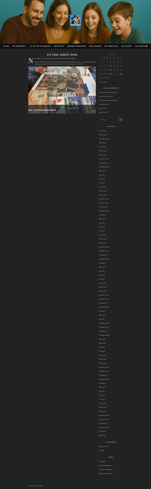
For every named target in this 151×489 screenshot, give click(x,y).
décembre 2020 (104, 323)
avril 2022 (102, 279)
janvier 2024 (103, 195)
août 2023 (102, 215)
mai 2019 (102, 395)
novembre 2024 (104, 159)
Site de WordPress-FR (106, 473)
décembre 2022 (104, 247)
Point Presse (59, 46)
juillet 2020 (102, 343)
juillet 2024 (102, 171)
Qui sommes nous (111, 46)
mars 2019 (102, 403)
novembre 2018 (104, 419)
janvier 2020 (103, 363)
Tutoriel (101, 450)
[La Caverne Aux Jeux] (75, 20)
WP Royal (39, 486)
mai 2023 (102, 227)
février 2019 (103, 407)
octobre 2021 (103, 303)
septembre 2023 (104, 211)
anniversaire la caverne (106, 96)
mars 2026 (102, 131)
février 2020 (103, 359)
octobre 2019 (103, 375)
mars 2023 (102, 235)
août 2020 (102, 339)
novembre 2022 (104, 251)
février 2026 (103, 135)
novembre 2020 (104, 327)
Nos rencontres (18, 46)
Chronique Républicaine (76, 46)
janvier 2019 (103, 411)
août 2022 (102, 263)
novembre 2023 (104, 203)
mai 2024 (102, 179)
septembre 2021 (104, 307)
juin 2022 (102, 271)
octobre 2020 (103, 331)
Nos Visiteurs (126, 46)
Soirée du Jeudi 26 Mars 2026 (108, 92)
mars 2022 (102, 283)
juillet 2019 (102, 387)
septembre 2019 (104, 379)
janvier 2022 (103, 291)
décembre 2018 (104, 415)
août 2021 (102, 311)
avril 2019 (102, 399)
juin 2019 (102, 391)
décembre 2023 (104, 199)
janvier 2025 (103, 155)
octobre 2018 (103, 423)
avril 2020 (102, 351)
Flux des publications (105, 465)
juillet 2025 (102, 143)
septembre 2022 (104, 259)
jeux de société (103, 446)
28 (121, 74)
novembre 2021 (104, 299)
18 (111, 70)
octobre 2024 (103, 163)
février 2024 (103, 191)
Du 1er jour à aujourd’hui (40, 46)
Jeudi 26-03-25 (103, 112)
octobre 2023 (103, 207)
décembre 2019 (104, 367)
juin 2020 (102, 347)
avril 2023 (102, 231)
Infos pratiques (95, 46)
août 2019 (102, 383)
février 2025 (103, 151)
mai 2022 (102, 275)
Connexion (102, 461)
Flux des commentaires (106, 469)
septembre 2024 (104, 167)
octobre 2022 (103, 255)
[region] (62, 90)
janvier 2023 (103, 243)
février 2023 (103, 239)
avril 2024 (102, 183)
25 (111, 74)
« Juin (100, 82)
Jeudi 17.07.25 (103, 108)
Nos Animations (141, 46)
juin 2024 (102, 175)
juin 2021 (102, 319)
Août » (105, 82)
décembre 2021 (104, 295)
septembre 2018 (104, 427)
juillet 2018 (102, 435)
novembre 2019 (104, 371)
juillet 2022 (102, 267)
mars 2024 (102, 187)
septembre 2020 (104, 335)
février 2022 (103, 287)
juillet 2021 (102, 315)
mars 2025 (102, 147)
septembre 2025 (104, 139)
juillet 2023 (102, 219)
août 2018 (102, 431)
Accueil (6, 46)
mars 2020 (102, 355)
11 (111, 66)
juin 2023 (102, 223)
